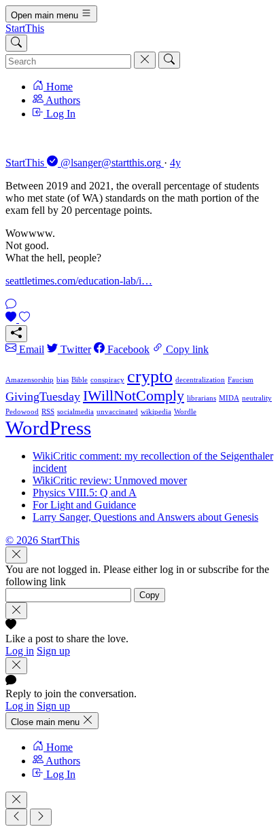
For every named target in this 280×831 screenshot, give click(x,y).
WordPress (48, 428)
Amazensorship (29, 380)
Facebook (127, 349)
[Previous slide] (16, 817)
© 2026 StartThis (42, 540)
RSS (47, 412)
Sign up (53, 651)
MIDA (229, 398)
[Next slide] (41, 817)
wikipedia (156, 412)
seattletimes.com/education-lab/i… (78, 281)
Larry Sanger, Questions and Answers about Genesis (145, 517)
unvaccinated (117, 412)
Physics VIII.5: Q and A (85, 492)
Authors (61, 100)
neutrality (257, 398)
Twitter (74, 349)
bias (62, 380)
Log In (59, 113)
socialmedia (75, 412)
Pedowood (22, 412)
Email (30, 349)
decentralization (200, 380)
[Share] (16, 333)
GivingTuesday (42, 396)
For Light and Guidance (84, 505)
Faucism (240, 380)
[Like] (17, 319)
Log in (19, 651)
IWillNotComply (133, 395)
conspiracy (107, 380)
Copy (149, 595)
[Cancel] (145, 60)
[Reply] (10, 305)
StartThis (24, 28)
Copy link (186, 349)
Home (58, 86)
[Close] (16, 555)
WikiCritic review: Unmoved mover (110, 480)
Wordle (185, 412)
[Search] (16, 43)
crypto (150, 376)
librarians (201, 398)
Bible (79, 380)
